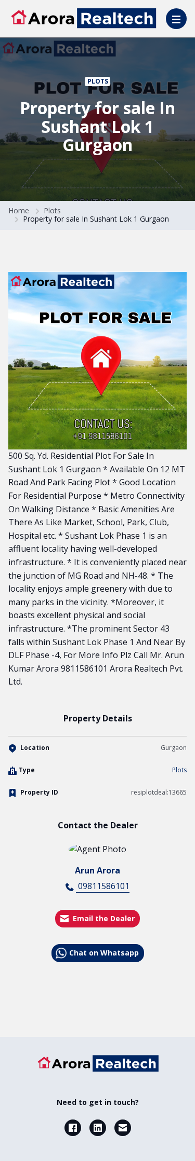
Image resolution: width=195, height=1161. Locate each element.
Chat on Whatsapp (104, 953)
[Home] (97, 1063)
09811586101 (102, 886)
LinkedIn (97, 1127)
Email (122, 1127)
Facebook (72, 1127)
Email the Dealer (104, 918)
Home (18, 210)
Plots (97, 81)
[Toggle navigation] (176, 18)
